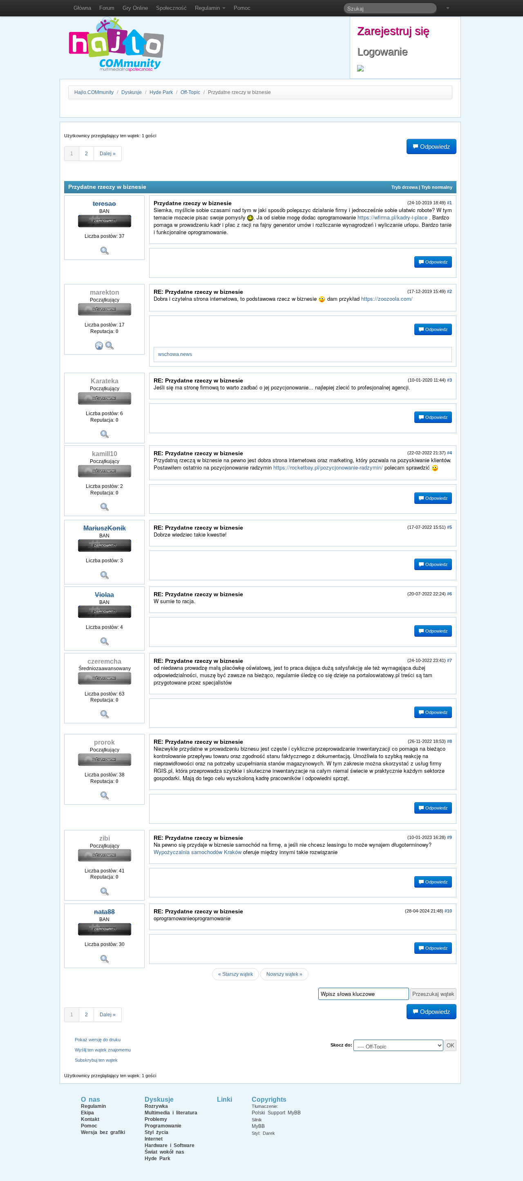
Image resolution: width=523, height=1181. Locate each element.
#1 (449, 202)
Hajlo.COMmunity (94, 92)
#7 (449, 660)
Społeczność (171, 8)
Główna (82, 8)
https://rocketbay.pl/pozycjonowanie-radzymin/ (328, 467)
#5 (449, 527)
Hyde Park (161, 92)
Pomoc (242, 8)
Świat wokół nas (164, 1152)
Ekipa (87, 1113)
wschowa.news (175, 354)
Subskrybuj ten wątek (96, 1060)
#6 (449, 593)
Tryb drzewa (404, 187)
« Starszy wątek (235, 974)
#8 (449, 741)
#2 (449, 291)
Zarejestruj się (393, 31)
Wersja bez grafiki (103, 1132)
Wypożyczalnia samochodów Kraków (197, 852)
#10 (448, 910)
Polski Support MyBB (276, 1113)
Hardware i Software (169, 1145)
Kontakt (90, 1119)
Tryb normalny (436, 187)
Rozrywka (156, 1106)
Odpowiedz (436, 261)
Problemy (156, 1119)
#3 (449, 380)
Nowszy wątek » (284, 974)
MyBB (258, 1126)
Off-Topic (190, 92)
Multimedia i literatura (171, 1113)
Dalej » (108, 154)
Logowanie (382, 51)
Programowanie (163, 1126)
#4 (449, 452)
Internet (154, 1139)
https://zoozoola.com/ (387, 298)
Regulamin (208, 8)
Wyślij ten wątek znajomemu (103, 1049)
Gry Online (135, 8)
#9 (449, 837)
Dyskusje (131, 92)
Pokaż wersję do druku (98, 1039)
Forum (106, 8)
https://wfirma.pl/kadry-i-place (392, 217)
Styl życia (156, 1132)
